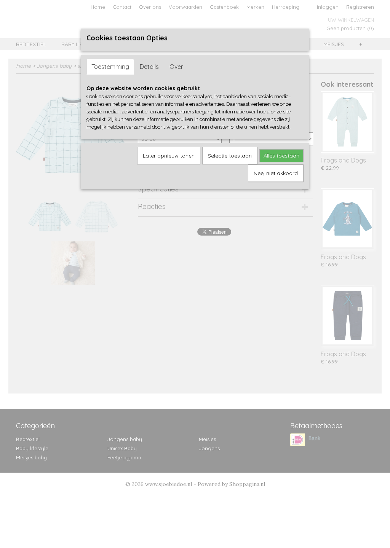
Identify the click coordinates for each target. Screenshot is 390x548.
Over (176, 66)
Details (149, 66)
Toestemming (110, 66)
